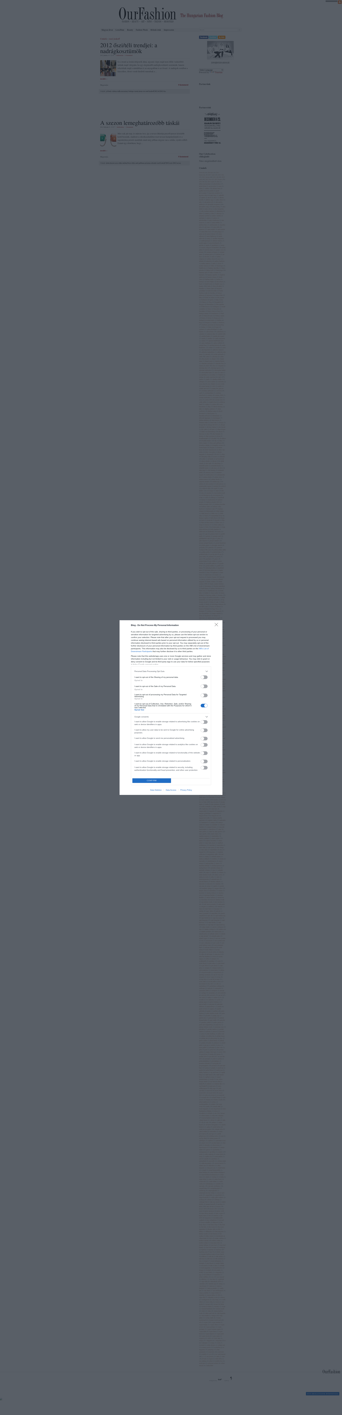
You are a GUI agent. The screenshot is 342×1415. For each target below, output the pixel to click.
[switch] (204, 677)
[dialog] (171, 707)
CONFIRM (152, 781)
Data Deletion (156, 790)
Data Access (171, 790)
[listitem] (171, 671)
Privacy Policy (186, 790)
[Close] (217, 625)
